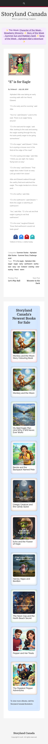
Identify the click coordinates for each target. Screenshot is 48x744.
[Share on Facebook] (15, 238)
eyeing (10, 269)
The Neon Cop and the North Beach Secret (24, 617)
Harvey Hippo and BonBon (21, 580)
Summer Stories (22, 253)
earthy (36, 264)
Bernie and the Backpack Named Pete (24, 468)
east (9, 267)
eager (10, 264)
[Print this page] (32, 238)
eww (37, 267)
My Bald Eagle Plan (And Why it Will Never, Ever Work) (23, 430)
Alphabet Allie (30, 261)
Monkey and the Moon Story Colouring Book (23, 357)
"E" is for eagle (18, 261)
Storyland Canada (24, 14)
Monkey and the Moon (23, 393)
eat (19, 267)
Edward (24, 267)
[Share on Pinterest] (27, 238)
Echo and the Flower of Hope (23, 542)
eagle (16, 264)
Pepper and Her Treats (23, 653)
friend (16, 269)
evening (31, 267)
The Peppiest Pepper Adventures (23, 689)
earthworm (28, 264)
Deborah (13, 89)
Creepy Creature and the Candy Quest (23, 505)
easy (14, 267)
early (21, 264)
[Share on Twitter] (21, 238)
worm (22, 269)
